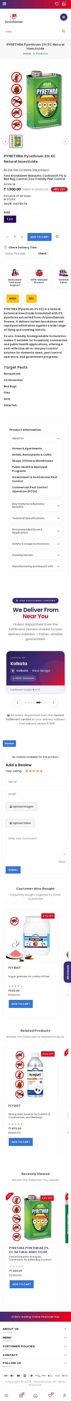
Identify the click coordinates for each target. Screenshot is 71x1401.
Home (27, 53)
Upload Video (21, 823)
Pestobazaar (42, 1382)
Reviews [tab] (9, 743)
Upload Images (22, 806)
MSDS (12, 298)
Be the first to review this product (26, 170)
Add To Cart (39, 237)
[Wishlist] (57, 237)
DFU (31, 298)
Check (42, 253)
